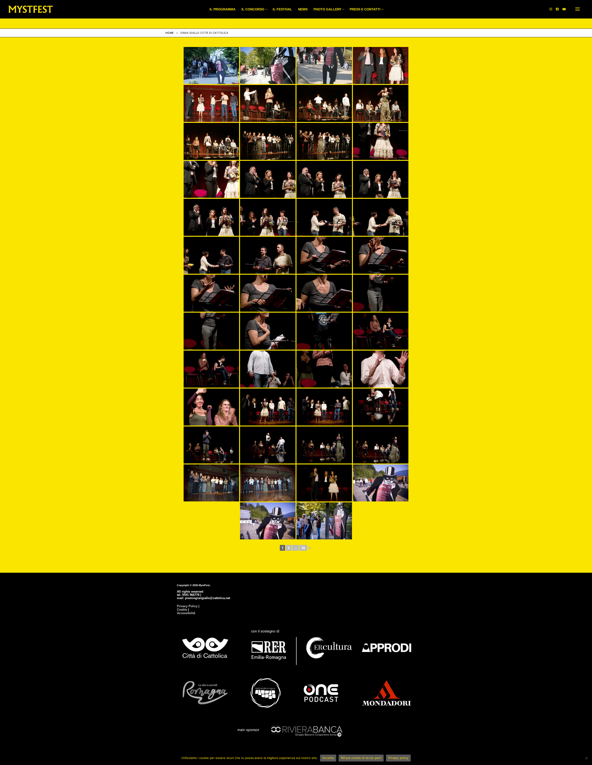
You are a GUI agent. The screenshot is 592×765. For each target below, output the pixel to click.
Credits (182, 609)
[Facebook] (557, 9)
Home (169, 32)
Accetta (328, 758)
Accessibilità (186, 613)
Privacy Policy (187, 606)
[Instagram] (550, 9)
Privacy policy (398, 758)
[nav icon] (577, 9)
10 (303, 548)
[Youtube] (564, 9)
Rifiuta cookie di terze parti (361, 758)
